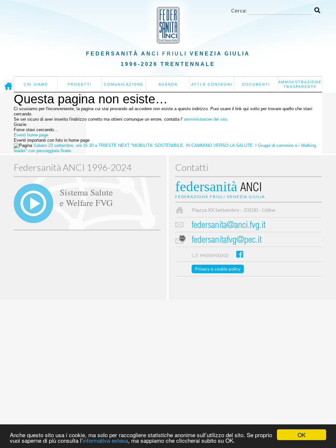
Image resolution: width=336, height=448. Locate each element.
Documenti (256, 84)
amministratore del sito (205, 119)
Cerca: (239, 10)
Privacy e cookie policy (218, 269)
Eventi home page (31, 134)
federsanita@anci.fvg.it (228, 226)
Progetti (80, 84)
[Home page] (8, 86)
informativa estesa (105, 440)
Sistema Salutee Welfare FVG (86, 197)
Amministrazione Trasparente (300, 84)
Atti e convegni (211, 84)
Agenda (168, 84)
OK (301, 435)
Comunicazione (123, 84)
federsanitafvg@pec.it (227, 240)
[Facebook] (239, 254)
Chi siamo (36, 84)
